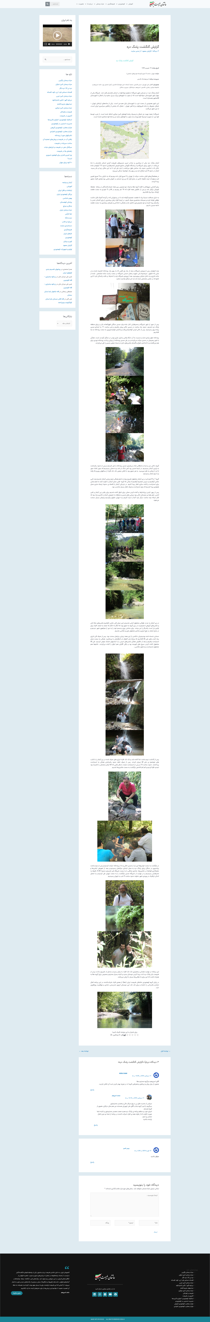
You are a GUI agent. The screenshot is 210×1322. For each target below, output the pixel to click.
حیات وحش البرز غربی (64, 96)
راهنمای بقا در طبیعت (64, 151)
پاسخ (92, 1090)
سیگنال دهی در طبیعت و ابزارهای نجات (58, 147)
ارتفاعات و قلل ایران (65, 190)
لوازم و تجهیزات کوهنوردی (63, 249)
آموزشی (69, 186)
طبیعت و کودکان (66, 112)
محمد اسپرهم (116, 1096)
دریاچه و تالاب (67, 222)
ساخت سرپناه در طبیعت (63, 143)
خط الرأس (68, 214)
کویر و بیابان (67, 241)
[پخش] (69, 44)
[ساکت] (49, 44)
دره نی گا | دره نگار (65, 88)
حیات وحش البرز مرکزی (63, 108)
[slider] (59, 44)
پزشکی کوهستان (66, 202)
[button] (57, 35)
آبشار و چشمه (67, 182)
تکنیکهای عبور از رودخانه (63, 135)
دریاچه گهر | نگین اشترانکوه (62, 100)
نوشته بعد (83, 1051)
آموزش (130, 4)
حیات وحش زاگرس (65, 80)
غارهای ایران (68, 233)
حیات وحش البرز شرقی (64, 84)
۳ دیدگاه (156, 51)
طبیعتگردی (111, 4)
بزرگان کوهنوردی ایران (64, 194)
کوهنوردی (121, 4)
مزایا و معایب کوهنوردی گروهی (61, 127)
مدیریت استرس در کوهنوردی (61, 123)
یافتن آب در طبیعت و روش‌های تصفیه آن (57, 139)
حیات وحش (100, 4)
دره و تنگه (68, 218)
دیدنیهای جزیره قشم (64, 104)
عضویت (81, 4)
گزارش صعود (146, 51)
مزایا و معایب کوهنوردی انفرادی (61, 131)
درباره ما (90, 4)
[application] (57, 35)
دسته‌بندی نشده (66, 226)
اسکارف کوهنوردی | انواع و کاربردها (60, 120)
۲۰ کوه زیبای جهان (65, 162)
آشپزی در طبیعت (66, 116)
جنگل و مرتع (67, 206)
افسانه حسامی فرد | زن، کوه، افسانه (59, 92)
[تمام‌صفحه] (46, 44)
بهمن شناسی (67, 198)
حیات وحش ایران (66, 210)
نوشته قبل (165, 1051)
